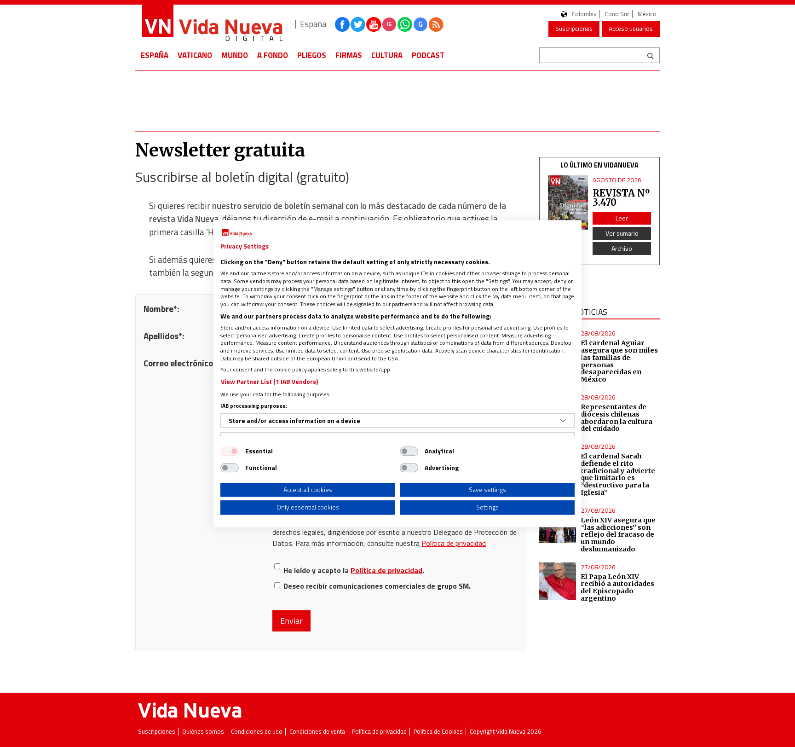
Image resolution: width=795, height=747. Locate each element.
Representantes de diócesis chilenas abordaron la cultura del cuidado (616, 418)
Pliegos (311, 55)
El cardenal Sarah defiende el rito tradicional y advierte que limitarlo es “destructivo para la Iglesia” (618, 474)
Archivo (621, 248)
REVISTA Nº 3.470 (621, 197)
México (647, 14)
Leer (622, 218)
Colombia (584, 14)
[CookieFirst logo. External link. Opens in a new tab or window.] (236, 233)
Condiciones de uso (256, 731)
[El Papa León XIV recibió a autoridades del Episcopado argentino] (557, 581)
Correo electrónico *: (182, 363)
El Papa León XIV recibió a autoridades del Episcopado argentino (617, 588)
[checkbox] (229, 451)
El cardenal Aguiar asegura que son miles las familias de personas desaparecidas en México (619, 361)
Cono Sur (617, 14)
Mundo (234, 55)
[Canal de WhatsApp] (405, 24)
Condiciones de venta (317, 731)
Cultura (387, 55)
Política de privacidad (453, 543)
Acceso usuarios (631, 28)
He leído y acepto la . (353, 570)
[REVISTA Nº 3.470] (568, 202)
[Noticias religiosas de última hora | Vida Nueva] (212, 24)
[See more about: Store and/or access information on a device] (563, 420)
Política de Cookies (438, 731)
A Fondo (272, 55)
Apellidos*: (164, 336)
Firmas (348, 55)
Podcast (428, 55)
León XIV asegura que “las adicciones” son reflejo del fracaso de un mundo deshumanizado (618, 534)
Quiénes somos (203, 731)
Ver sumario (622, 233)
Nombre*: (161, 308)
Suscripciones (574, 28)
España (154, 55)
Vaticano (195, 55)
